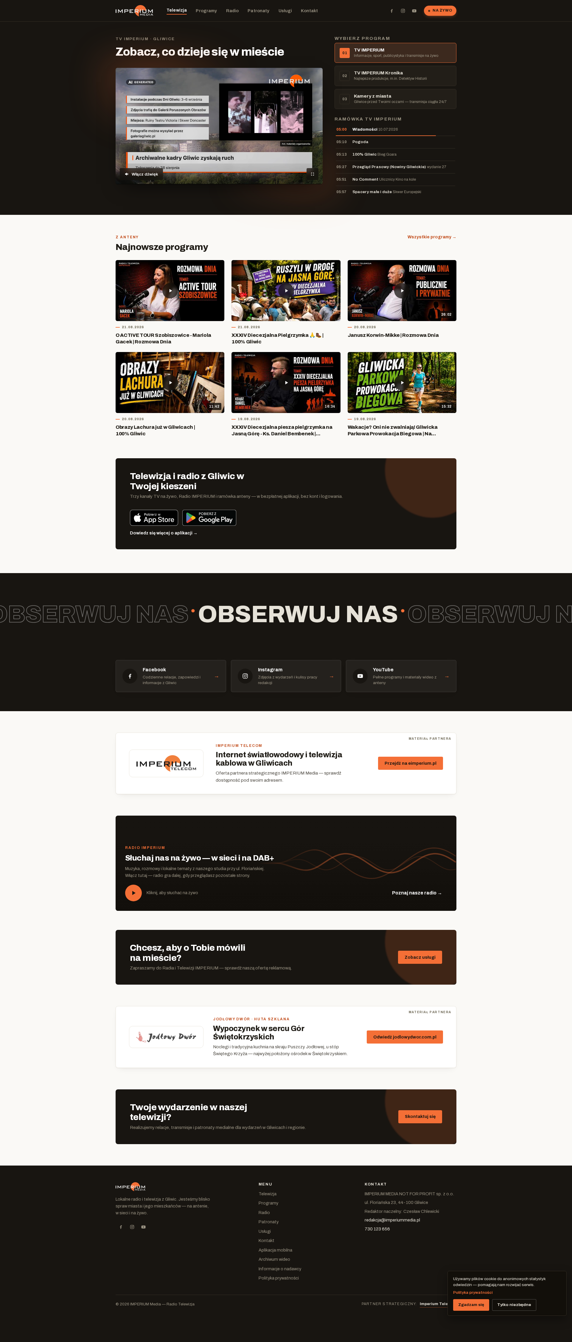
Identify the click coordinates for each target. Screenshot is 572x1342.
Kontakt (309, 10)
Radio (232, 10)
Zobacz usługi (420, 957)
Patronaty (258, 10)
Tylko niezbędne (514, 1304)
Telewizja (177, 10)
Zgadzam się (471, 1304)
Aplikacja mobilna (275, 1250)
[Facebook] (391, 11)
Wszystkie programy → (432, 237)
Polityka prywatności (279, 1278)
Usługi (285, 10)
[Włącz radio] (133, 893)
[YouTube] (414, 11)
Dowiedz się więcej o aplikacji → (164, 533)
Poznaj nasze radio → (417, 892)
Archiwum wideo (274, 1259)
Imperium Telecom (438, 1304)
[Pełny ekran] (312, 174)
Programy (206, 10)
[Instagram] (403, 11)
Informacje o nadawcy (280, 1268)
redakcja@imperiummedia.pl (392, 1220)
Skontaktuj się (420, 1116)
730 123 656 (377, 1229)
